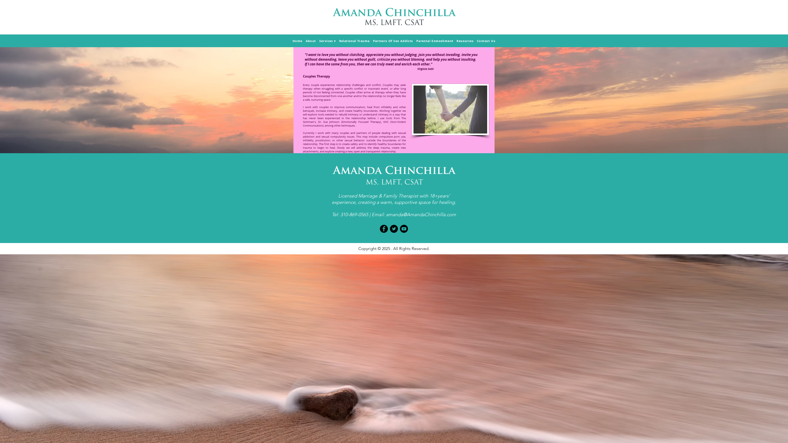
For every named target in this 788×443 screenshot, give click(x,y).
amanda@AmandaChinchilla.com (421, 214)
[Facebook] (384, 229)
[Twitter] (394, 229)
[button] (327, 41)
